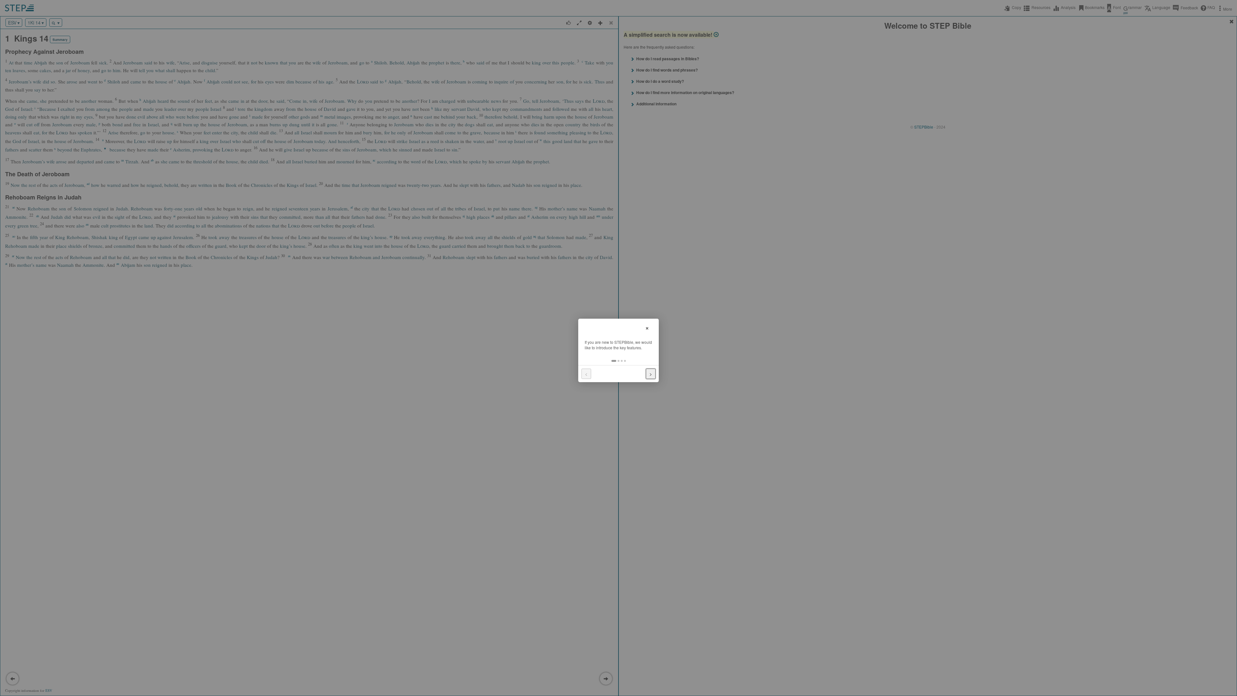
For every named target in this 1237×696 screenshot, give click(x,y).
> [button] (650, 374)
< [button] (586, 374)
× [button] (647, 327)
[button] (613, 361)
